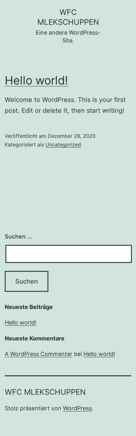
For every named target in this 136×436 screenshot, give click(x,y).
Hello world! (36, 80)
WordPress (77, 408)
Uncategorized (63, 144)
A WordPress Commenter (38, 354)
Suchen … (18, 236)
